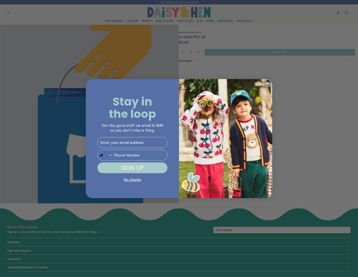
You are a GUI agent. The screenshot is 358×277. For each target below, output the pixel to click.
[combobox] (105, 155)
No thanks (132, 179)
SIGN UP (132, 168)
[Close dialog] (267, 83)
